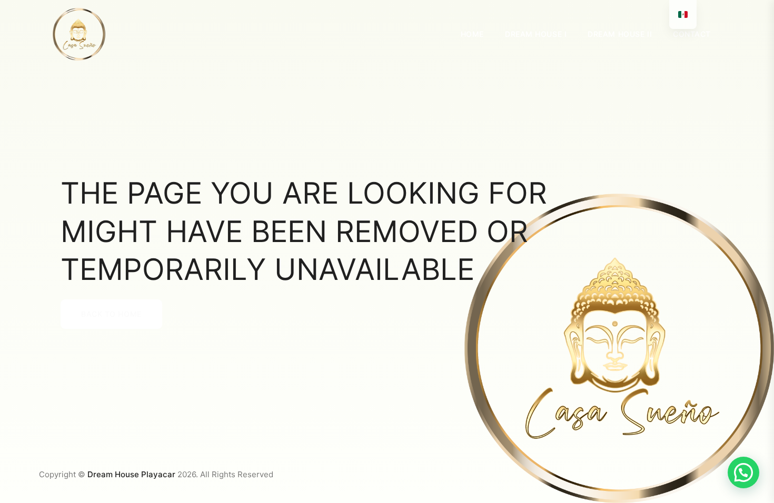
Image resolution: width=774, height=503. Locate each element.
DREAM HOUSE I (536, 33)
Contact (692, 33)
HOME (472, 33)
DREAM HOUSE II (620, 33)
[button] (743, 472)
